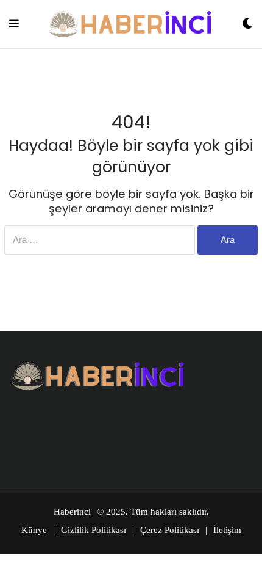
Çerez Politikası (169, 530)
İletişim (227, 530)
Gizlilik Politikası (93, 530)
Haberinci (72, 511)
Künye (34, 530)
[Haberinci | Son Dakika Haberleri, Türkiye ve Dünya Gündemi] (130, 24)
